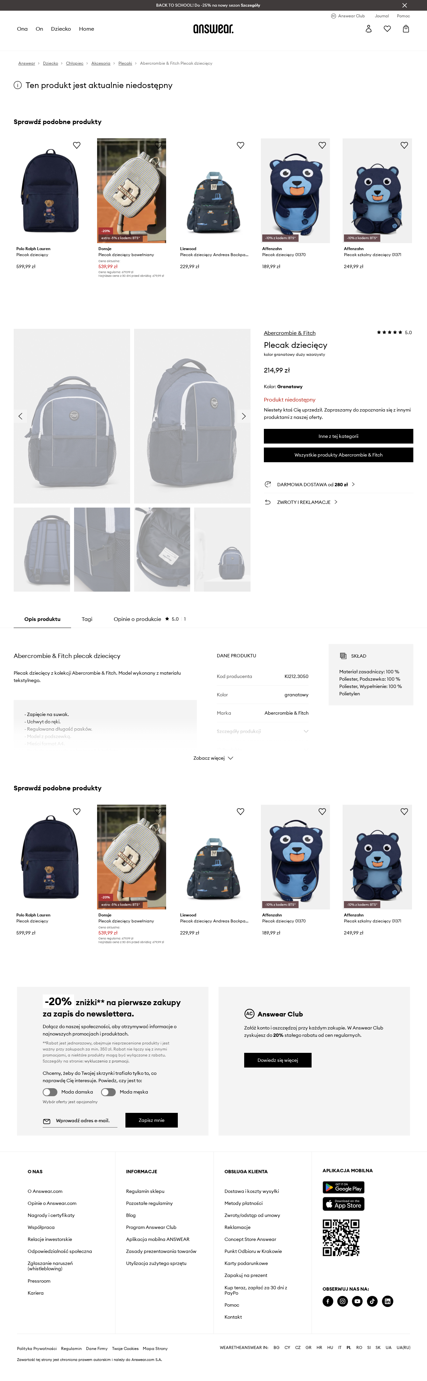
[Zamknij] (404, 5)
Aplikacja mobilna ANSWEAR (157, 1239)
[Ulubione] (387, 29)
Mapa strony (155, 1370)
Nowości (26, 43)
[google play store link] (343, 1187)
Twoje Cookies (125, 1370)
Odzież (48, 43)
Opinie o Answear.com (52, 1203)
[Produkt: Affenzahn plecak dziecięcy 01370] (295, 190)
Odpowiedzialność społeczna (60, 1251)
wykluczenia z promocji (106, 1061)
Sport (115, 43)
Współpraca (41, 1227)
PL (349, 1369)
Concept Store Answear (250, 1239)
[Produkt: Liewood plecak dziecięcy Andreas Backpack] (213, 190)
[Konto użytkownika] (369, 29)
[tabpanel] (213, 696)
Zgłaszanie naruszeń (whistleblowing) (50, 1266)
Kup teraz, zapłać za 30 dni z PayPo (256, 1290)
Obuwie (69, 43)
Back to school (195, 43)
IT (340, 1369)
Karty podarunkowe (246, 1263)
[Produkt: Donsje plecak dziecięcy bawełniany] (131, 190)
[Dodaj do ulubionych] (77, 145)
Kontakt (233, 1317)
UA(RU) (403, 1369)
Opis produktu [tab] (42, 619)
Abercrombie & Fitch (290, 332)
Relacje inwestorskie (50, 1239)
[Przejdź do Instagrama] (342, 1301)
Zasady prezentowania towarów (161, 1251)
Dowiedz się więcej (278, 1060)
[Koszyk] (406, 29)
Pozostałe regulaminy (149, 1203)
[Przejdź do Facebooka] (328, 1301)
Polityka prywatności (37, 1370)
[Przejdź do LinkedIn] (387, 1301)
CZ (298, 1369)
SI (369, 1369)
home (86, 28)
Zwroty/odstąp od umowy (252, 1215)
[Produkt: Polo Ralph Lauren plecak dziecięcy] (49, 190)
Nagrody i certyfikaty (51, 1215)
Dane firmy (97, 1370)
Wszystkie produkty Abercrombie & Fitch (339, 455)
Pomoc (232, 1305)
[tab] (149, 619)
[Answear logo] (213, 28)
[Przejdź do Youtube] (357, 1301)
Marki (155, 43)
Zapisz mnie (151, 1120)
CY (287, 1369)
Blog (131, 1215)
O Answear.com (45, 1191)
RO (359, 1369)
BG (277, 1369)
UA (389, 1369)
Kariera (36, 1293)
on (39, 28)
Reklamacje (238, 1227)
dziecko (61, 28)
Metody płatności (244, 1203)
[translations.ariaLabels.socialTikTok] (372, 1301)
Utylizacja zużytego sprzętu (156, 1263)
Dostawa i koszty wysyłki (252, 1191)
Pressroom (39, 1281)
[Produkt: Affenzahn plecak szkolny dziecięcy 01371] (377, 190)
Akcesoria (93, 43)
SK (378, 1369)
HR (319, 1369)
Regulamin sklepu (145, 1191)
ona (22, 28)
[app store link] (343, 1203)
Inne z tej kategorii (338, 436)
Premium (134, 43)
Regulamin (71, 1370)
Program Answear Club (151, 1227)
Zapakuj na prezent (246, 1275)
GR (309, 1369)
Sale (170, 43)
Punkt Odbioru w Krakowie (253, 1251)
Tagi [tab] (87, 619)
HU (330, 1369)
